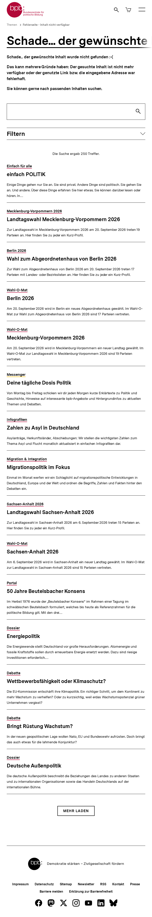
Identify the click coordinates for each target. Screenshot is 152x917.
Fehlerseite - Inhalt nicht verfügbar (46, 24)
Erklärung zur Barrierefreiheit (90, 891)
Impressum (20, 884)
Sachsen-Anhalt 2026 (33, 552)
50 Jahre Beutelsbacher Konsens (46, 591)
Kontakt (118, 884)
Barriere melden (51, 891)
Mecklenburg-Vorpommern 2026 (46, 338)
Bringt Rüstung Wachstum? (40, 726)
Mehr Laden (76, 811)
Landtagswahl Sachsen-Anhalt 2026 (50, 512)
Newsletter (86, 884)
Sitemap (66, 884)
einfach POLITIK (26, 174)
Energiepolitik (23, 636)
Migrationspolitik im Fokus (38, 467)
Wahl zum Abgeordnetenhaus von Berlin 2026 (62, 259)
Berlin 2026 (20, 298)
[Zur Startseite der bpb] (25, 16)
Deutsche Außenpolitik (34, 766)
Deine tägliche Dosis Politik (39, 383)
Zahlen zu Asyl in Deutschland (43, 428)
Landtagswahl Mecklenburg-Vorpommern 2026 (63, 219)
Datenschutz (44, 884)
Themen (12, 24)
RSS (103, 884)
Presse (135, 884)
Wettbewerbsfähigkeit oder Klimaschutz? (56, 681)
